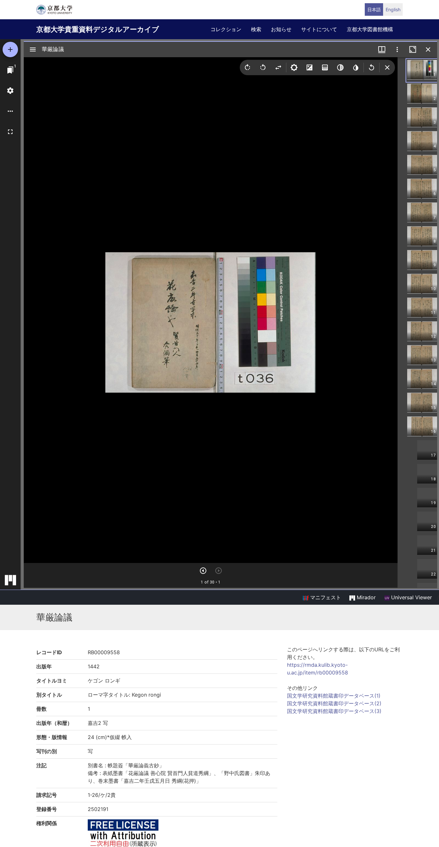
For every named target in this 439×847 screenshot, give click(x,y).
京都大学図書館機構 (370, 29)
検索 (256, 29)
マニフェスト (325, 597)
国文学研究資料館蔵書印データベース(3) (334, 711)
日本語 (374, 9)
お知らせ (281, 29)
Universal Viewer (411, 597)
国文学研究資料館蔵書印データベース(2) (334, 703)
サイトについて (319, 29)
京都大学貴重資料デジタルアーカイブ (97, 29)
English (393, 9)
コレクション (226, 29)
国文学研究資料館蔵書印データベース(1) (334, 695)
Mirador (365, 597)
